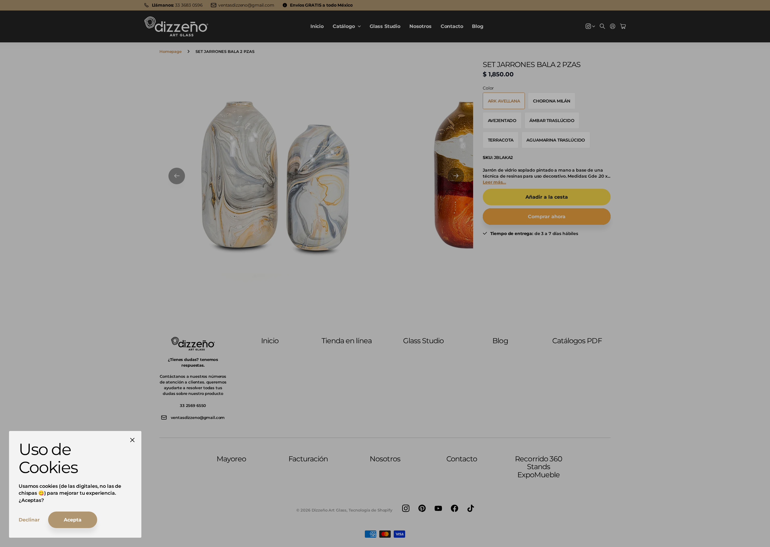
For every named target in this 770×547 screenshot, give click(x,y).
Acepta (73, 520)
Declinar (29, 520)
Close (132, 440)
